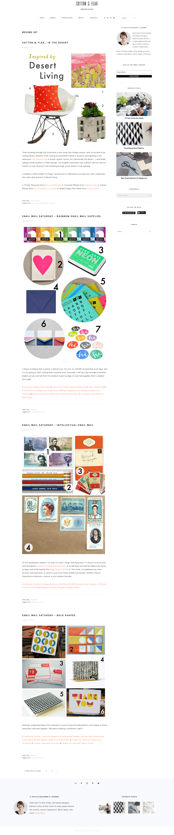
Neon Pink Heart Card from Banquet (69, 387)
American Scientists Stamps (37, 584)
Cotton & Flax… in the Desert (45, 42)
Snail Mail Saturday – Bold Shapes (49, 615)
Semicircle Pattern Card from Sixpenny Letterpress (47, 736)
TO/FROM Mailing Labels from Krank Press (51, 740)
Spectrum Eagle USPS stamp (37, 387)
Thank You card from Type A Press (77, 743)
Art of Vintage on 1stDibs (45, 188)
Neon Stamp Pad (97, 387)
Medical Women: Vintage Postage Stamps (61, 587)
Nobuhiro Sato (91, 185)
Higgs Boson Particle (59, 569)
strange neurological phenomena (51, 566)
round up (52, 203)
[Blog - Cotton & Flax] (87, 10)
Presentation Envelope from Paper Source (41, 390)
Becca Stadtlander (53, 185)
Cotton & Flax (93, 188)
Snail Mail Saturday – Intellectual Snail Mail (58, 425)
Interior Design (35, 201)
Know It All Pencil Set (62, 584)
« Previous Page (32, 771)
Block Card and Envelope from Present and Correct (55, 394)
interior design (44, 203)
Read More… (40, 813)
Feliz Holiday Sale (39, 159)
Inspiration (33, 409)
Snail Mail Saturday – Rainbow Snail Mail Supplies (61, 216)
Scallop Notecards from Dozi (47, 743)
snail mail (41, 412)
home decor (34, 203)
